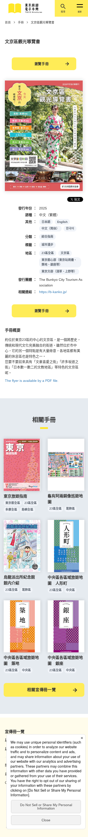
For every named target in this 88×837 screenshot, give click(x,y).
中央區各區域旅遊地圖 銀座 (65, 661)
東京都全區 (12, 503)
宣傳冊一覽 (14, 732)
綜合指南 (47, 236)
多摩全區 (11, 509)
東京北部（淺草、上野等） (59, 271)
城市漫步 (47, 244)
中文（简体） (50, 228)
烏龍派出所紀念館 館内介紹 (21, 580)
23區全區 (48, 253)
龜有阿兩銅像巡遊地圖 (65, 499)
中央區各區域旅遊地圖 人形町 (65, 580)
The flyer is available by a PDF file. (31, 381)
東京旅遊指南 (15, 496)
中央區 (70, 590)
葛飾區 (70, 508)
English (62, 222)
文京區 (65, 253)
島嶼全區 (27, 509)
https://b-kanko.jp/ (53, 292)
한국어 (70, 228)
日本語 (46, 222)
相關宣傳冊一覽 (41, 690)
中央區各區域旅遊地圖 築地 (21, 661)
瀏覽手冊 (41, 64)
